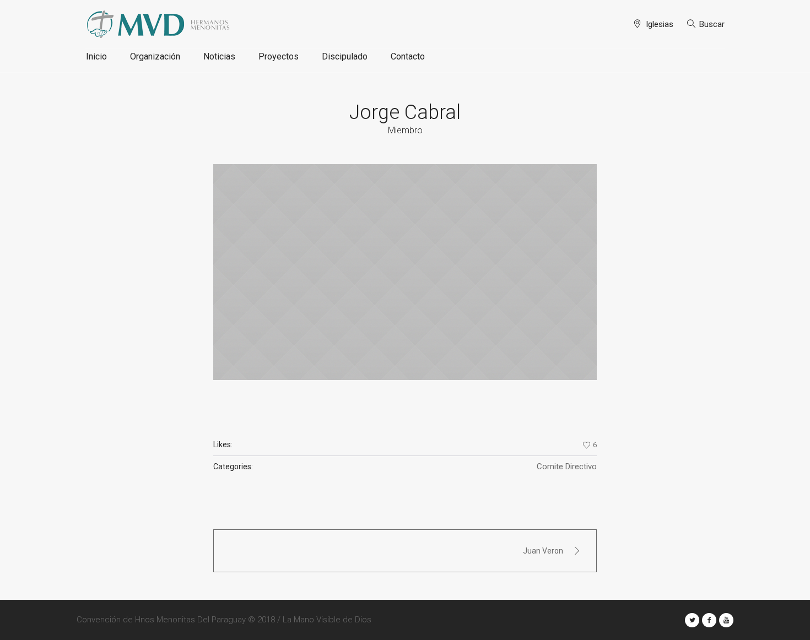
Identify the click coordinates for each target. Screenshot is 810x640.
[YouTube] (726, 620)
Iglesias (659, 24)
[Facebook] (709, 620)
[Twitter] (692, 620)
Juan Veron (543, 550)
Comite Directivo (567, 466)
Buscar (712, 24)
